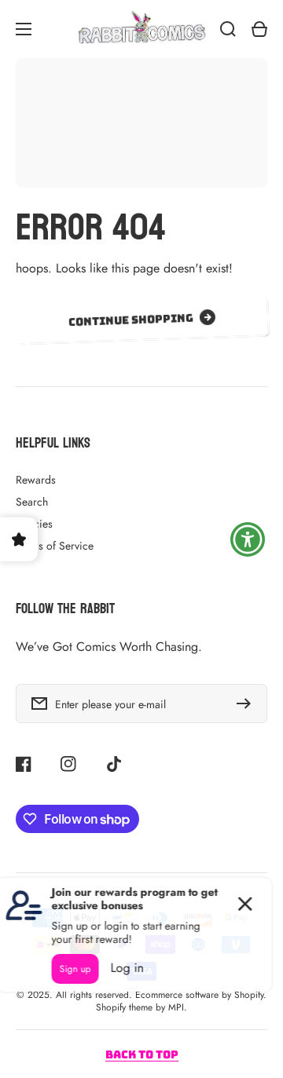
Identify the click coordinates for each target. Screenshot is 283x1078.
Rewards (36, 480)
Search (32, 502)
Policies (34, 524)
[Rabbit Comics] (141, 29)
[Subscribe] (247, 703)
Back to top (141, 1054)
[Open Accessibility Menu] (248, 539)
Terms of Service (55, 546)
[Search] (228, 29)
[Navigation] (23, 29)
